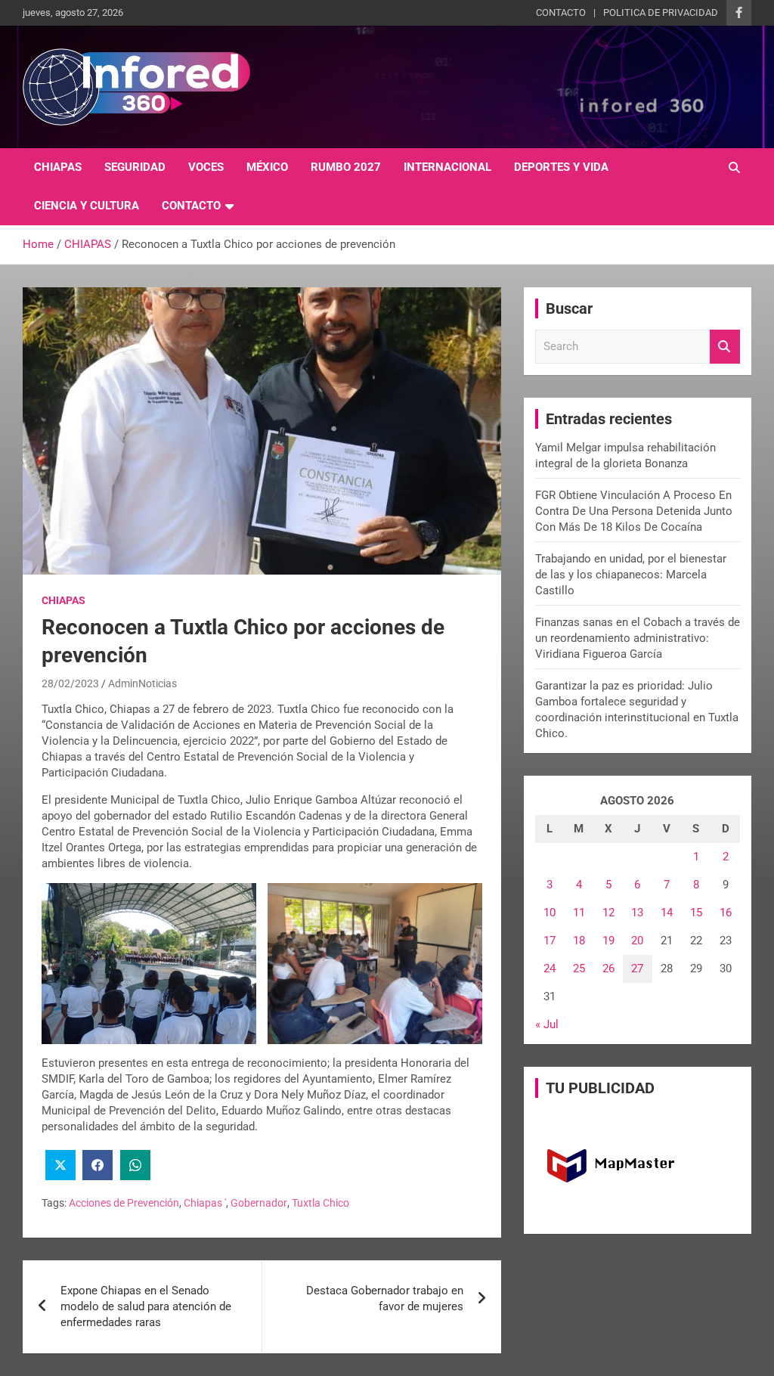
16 (726, 912)
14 (667, 912)
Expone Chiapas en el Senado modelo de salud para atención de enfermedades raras (145, 1306)
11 (579, 912)
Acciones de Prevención (124, 1203)
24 (549, 968)
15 (696, 912)
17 (549, 940)
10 (549, 912)
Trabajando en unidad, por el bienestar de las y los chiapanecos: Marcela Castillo (630, 574)
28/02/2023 (70, 683)
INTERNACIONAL (447, 167)
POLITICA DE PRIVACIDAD (660, 12)
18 (579, 940)
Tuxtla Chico (320, 1203)
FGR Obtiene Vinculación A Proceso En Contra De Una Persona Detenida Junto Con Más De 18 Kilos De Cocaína (633, 511)
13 (637, 912)
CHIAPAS (58, 167)
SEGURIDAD (135, 167)
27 (637, 968)
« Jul (547, 1024)
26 (608, 968)
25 (579, 968)
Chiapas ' (205, 1203)
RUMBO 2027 (346, 167)
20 (637, 940)
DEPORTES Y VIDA (561, 167)
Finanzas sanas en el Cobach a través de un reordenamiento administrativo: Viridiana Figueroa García (637, 638)
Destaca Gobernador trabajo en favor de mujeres (384, 1298)
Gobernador (259, 1203)
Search (725, 347)
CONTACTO (561, 12)
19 (608, 940)
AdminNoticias (142, 683)
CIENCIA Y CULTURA (86, 205)
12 (608, 912)
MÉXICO (267, 167)
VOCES (206, 167)
